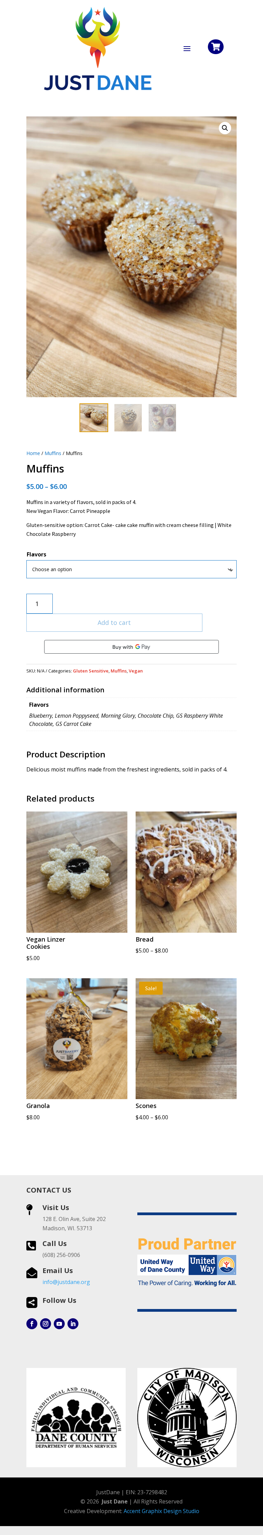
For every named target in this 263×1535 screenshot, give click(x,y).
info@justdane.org (66, 1282)
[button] (225, 128)
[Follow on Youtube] (59, 1323)
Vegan (136, 671)
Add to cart (114, 622)
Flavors (36, 554)
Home (33, 453)
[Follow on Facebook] (31, 1323)
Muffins (53, 453)
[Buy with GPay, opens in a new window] (131, 647)
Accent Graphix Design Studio (161, 1511)
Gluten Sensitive (91, 671)
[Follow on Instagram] (45, 1323)
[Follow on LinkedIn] (72, 1323)
